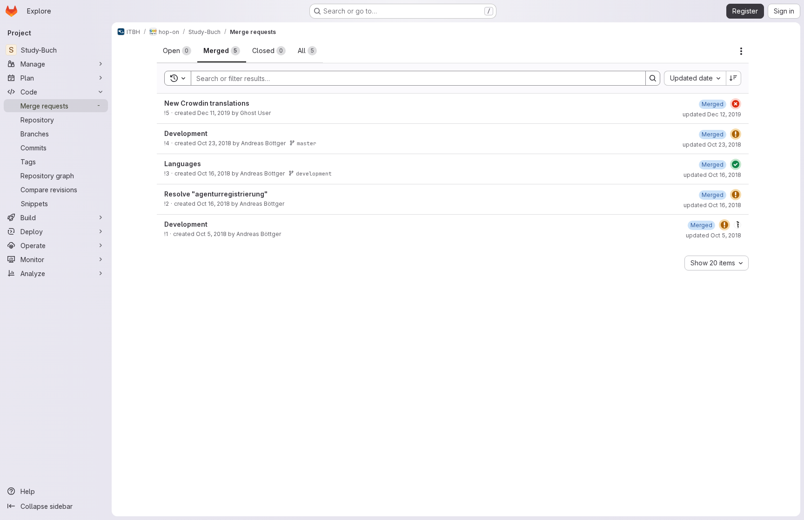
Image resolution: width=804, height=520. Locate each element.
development (314, 173)
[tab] (177, 50)
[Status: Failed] (735, 103)
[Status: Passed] (735, 164)
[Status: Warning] (735, 134)
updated (712, 114)
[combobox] (695, 78)
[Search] (652, 78)
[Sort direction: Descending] (733, 78)
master (306, 143)
